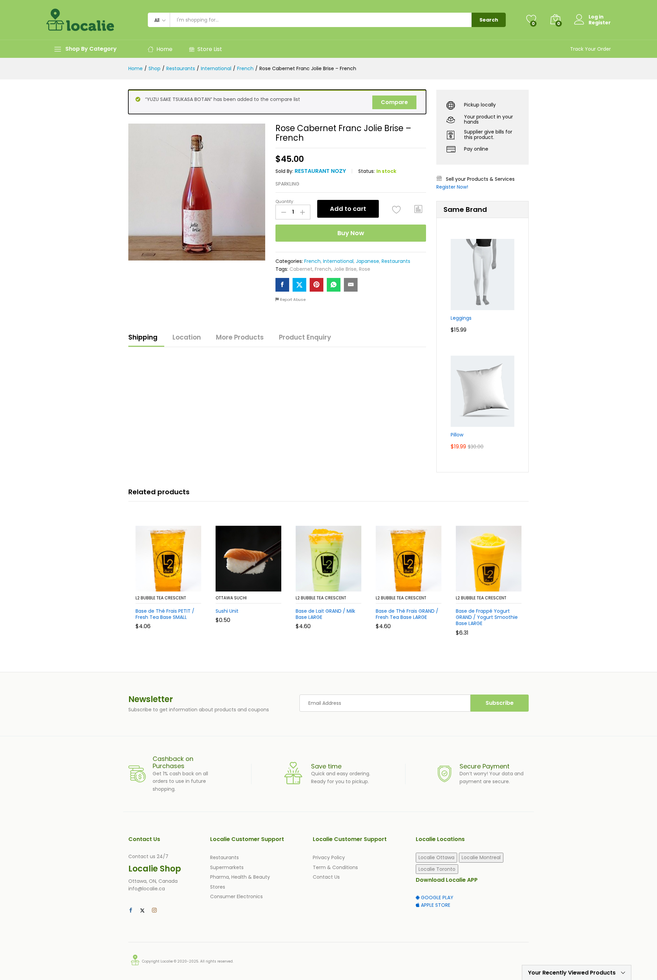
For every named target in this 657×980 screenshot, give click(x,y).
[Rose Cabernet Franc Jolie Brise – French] (282, 285)
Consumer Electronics (236, 896)
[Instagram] (154, 910)
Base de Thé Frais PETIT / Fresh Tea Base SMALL (165, 614)
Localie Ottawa (436, 857)
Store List (209, 49)
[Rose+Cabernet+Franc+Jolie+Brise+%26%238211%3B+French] (299, 285)
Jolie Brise (345, 269)
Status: (366, 171)
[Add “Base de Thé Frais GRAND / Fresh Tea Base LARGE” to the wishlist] (415, 584)
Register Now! (452, 186)
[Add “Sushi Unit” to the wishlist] (254, 584)
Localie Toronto (436, 869)
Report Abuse (292, 299)
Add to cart (348, 208)
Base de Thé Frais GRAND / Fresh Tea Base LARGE (407, 614)
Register (600, 23)
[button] (418, 209)
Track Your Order (590, 49)
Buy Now (350, 233)
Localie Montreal (481, 857)
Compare (394, 102)
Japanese (367, 261)
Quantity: (284, 202)
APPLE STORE (435, 905)
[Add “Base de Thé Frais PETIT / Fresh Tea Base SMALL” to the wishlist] (174, 584)
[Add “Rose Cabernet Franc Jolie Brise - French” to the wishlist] (396, 209)
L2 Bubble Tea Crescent (161, 598)
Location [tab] (186, 337)
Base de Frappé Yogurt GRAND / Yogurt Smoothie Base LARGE (487, 617)
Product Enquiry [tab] (305, 337)
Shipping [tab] (142, 337)
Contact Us (326, 877)
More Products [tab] (240, 337)
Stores (217, 886)
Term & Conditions (335, 867)
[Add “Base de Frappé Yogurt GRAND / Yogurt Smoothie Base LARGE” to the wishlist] (495, 584)
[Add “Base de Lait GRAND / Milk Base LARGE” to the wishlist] (334, 584)
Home (164, 49)
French (312, 261)
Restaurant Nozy (320, 171)
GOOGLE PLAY (436, 897)
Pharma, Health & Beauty (240, 877)
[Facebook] (131, 910)
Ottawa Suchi (231, 598)
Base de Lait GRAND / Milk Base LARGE (325, 614)
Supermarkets (227, 867)
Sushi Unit (227, 611)
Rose (364, 269)
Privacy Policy (329, 857)
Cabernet (300, 269)
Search (488, 19)
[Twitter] (142, 910)
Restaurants (396, 261)
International (338, 261)
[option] (168, 583)
